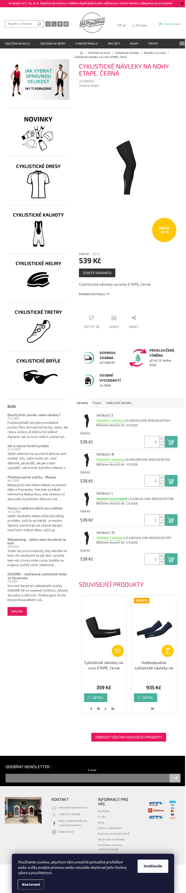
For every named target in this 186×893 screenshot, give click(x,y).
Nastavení (31, 884)
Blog (101, 822)
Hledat (39, 24)
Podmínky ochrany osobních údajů (110, 847)
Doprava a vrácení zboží (114, 833)
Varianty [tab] (82, 403)
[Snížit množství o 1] (161, 444)
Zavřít (104, 308)
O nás (101, 816)
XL (113, 708)
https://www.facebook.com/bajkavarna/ (73, 823)
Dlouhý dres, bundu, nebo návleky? (34, 415)
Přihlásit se (175, 778)
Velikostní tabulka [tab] (119, 403)
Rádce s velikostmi (110, 828)
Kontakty (104, 811)
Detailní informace (92, 294)
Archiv (17, 611)
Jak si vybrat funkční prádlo (28, 446)
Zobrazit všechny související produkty (128, 737)
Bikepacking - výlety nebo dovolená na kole (37, 541)
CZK (119, 25)
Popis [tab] (97, 403)
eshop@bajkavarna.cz (73, 807)
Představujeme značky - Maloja (32, 477)
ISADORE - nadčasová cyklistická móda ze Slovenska (37, 576)
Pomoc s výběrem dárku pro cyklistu (35, 508)
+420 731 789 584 (69, 814)
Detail (98, 697)
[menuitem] (17, 43)
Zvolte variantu (97, 273)
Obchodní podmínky (111, 839)
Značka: (89, 85)
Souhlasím (153, 866)
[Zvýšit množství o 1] (161, 439)
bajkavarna (66, 832)
